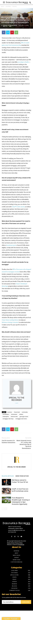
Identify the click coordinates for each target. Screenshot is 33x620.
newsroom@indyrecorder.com (16, 530)
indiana (21, 414)
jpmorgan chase (24, 416)
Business (15, 6)
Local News (8, 6)
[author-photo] (16, 464)
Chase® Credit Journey (18, 207)
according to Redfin (23, 62)
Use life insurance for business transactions (8, 441)
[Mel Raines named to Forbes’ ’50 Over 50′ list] (6, 482)
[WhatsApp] (16, 32)
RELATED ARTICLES (8, 476)
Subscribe (26, 602)
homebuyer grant (11, 245)
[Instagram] (15, 536)
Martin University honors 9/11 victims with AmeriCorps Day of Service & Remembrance (24, 444)
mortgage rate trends (21, 418)
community (24, 412)
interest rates (14, 416)
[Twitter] (8, 32)
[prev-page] (3, 509)
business (9, 412)
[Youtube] (21, 536)
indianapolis (6, 416)
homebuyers (6, 414)
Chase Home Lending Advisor (10, 320)
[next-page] (6, 509)
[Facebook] (4, 32)
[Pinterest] (12, 32)
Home (2, 6)
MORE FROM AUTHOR (22, 476)
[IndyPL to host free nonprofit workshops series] (6, 491)
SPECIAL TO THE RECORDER (10, 25)
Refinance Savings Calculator (10, 322)
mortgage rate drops (8, 418)
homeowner (14, 414)
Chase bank (17, 412)
